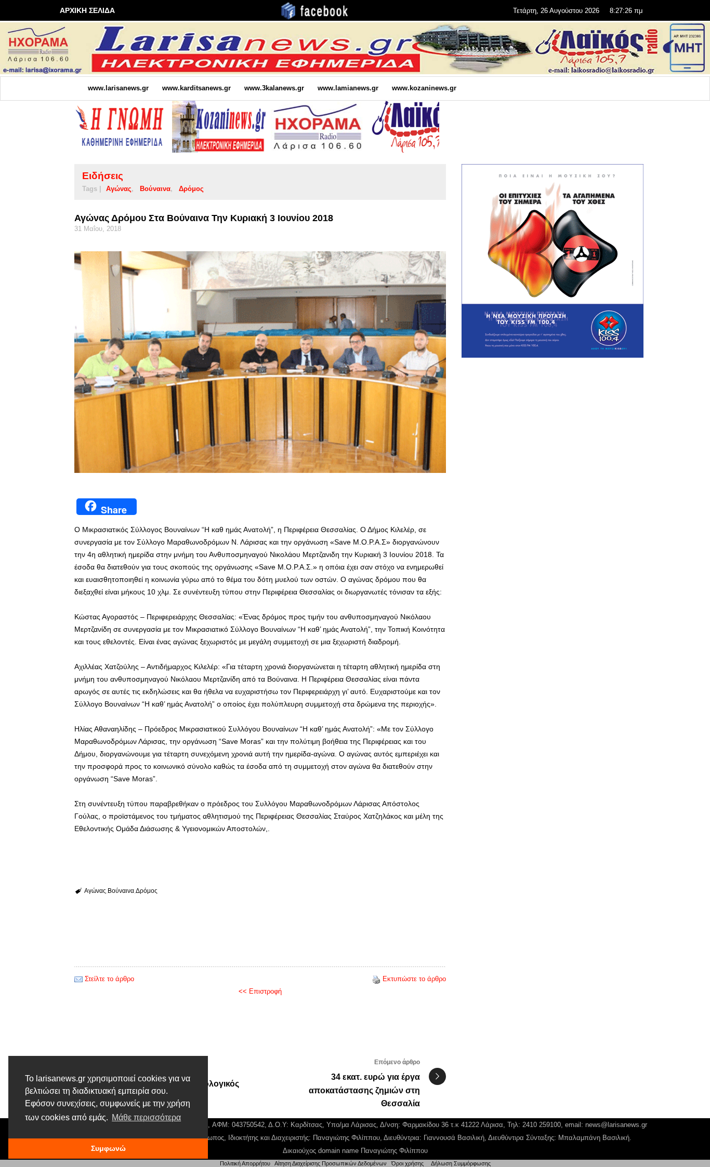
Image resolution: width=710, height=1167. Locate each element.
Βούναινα (155, 189)
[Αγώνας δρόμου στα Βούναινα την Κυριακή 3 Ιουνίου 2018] (260, 361)
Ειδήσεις (102, 175)
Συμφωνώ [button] (108, 1148)
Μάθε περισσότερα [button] (146, 1117)
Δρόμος (191, 189)
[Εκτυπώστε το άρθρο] (376, 979)
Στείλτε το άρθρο (109, 979)
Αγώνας (119, 189)
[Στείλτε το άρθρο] (78, 979)
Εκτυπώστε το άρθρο (414, 979)
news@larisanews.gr (616, 1125)
